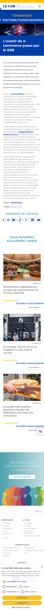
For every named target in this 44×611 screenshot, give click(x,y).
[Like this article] (5, 220)
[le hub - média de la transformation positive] (18, 6)
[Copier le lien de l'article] (20, 220)
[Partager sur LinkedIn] (32, 219)
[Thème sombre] (40, 431)
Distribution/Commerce (11, 550)
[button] (22, 607)
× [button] (41, 567)
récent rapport (17, 94)
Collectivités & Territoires (11, 548)
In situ (5, 531)
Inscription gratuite (22, 477)
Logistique (6, 556)
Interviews (6, 523)
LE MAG (6, 538)
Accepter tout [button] (22, 598)
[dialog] (22, 588)
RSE (25, 553)
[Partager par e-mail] (13, 220)
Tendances (7, 533)
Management (29, 548)
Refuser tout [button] (22, 603)
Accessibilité (28, 523)
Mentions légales (30, 528)
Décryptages (7, 528)
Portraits (6, 526)
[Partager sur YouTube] (38, 219)
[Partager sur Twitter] (26, 219)
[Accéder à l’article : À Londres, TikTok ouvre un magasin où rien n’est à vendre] (22, 327)
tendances (22, 15)
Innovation (6, 553)
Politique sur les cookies (32, 536)
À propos (27, 526)
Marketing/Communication (33, 550)
